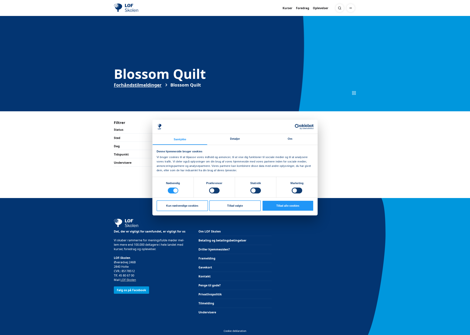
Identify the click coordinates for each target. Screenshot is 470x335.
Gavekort (205, 267)
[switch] (214, 190)
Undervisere (207, 312)
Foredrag (302, 8)
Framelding (206, 258)
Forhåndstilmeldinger (138, 85)
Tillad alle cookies (287, 205)
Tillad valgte (235, 205)
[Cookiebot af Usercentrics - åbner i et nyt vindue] (297, 126)
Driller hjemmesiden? (214, 249)
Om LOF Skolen (209, 231)
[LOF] (140, 8)
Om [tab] (290, 138)
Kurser (287, 8)
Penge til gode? (209, 285)
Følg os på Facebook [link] (131, 290)
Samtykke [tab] (180, 139)
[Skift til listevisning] (354, 93)
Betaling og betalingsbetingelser (222, 240)
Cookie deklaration (235, 331)
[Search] (340, 8)
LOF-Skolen (128, 280)
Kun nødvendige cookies (182, 205)
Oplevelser (320, 8)
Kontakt (204, 276)
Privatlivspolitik (210, 294)
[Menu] (351, 8)
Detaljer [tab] (235, 138)
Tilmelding (206, 303)
